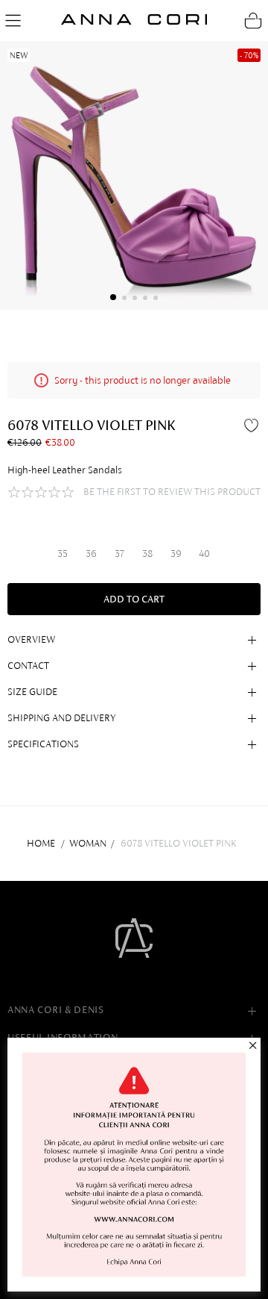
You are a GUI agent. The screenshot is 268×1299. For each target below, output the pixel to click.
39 (176, 553)
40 (204, 553)
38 (147, 553)
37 (119, 553)
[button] (113, 297)
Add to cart (134, 599)
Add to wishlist (253, 425)
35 (62, 553)
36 (91, 553)
